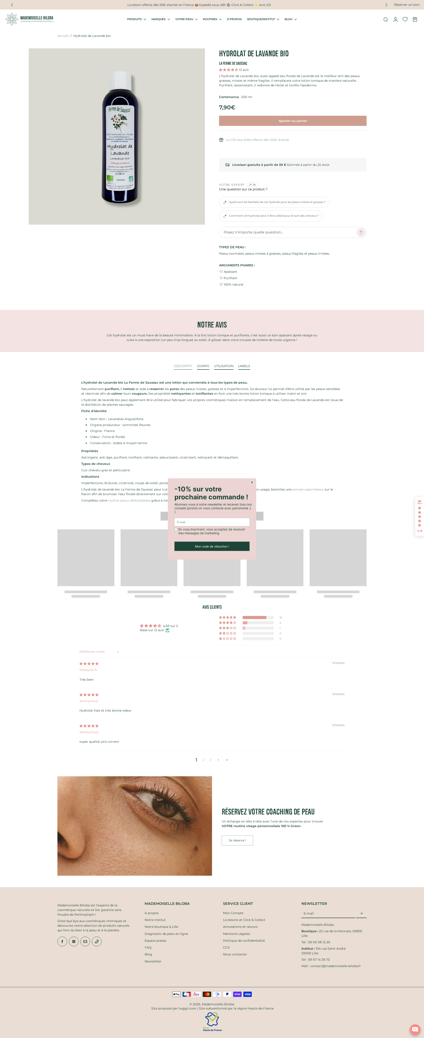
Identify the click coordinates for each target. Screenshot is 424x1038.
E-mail (309, 913)
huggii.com (187, 1008)
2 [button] (203, 760)
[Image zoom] (117, 136)
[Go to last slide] (12, 5)
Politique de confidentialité (244, 941)
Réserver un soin (407, 5)
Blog (148, 954)
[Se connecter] (395, 19)
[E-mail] (85, 941)
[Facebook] (62, 941)
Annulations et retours (240, 927)
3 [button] (210, 760)
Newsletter (153, 961)
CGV (226, 947)
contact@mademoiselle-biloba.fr (335, 966)
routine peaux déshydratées (129, 500)
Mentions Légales (236, 934)
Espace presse (155, 941)
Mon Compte (233, 913)
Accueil (63, 36)
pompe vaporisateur (308, 489)
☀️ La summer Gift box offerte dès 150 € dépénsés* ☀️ (199, 5)
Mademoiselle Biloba (218, 1004)
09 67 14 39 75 (319, 960)
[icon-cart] (415, 19)
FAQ (148, 947)
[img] (89, 664)
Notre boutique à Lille (161, 927)
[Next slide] (386, 5)
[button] (229, 70)
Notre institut (155, 920)
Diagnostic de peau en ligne (166, 934)
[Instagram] (74, 941)
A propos (152, 913)
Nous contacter (235, 954)
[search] (385, 19)
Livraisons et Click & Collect (244, 920)
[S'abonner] (361, 913)
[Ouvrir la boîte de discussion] (415, 1029)
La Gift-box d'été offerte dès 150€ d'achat (257, 140)
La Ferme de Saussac (233, 63)
